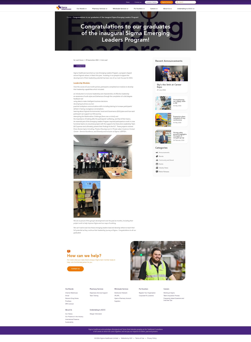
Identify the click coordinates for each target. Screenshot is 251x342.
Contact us (138, 2)
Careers (166, 289)
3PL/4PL (116, 296)
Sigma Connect (166, 2)
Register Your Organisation (147, 293)
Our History (68, 314)
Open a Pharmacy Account (122, 298)
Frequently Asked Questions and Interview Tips (174, 299)
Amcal (67, 296)
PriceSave (68, 301)
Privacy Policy (152, 338)
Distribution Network (120, 293)
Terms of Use (139, 338)
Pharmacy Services (96, 289)
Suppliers (117, 301)
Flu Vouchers (143, 289)
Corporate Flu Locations (146, 296)
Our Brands (69, 289)
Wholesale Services (121, 289)
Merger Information (96, 314)
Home (69, 17)
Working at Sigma (169, 293)
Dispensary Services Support (99, 293)
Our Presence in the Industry (74, 317)
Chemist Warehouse (71, 293)
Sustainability (69, 322)
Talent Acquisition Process (172, 296)
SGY (130, 338)
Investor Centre (151, 2)
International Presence (72, 319)
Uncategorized (80, 66)
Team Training (94, 296)
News (128, 2)
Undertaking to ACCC (97, 310)
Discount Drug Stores (72, 298)
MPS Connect (69, 304)
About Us (68, 310)
